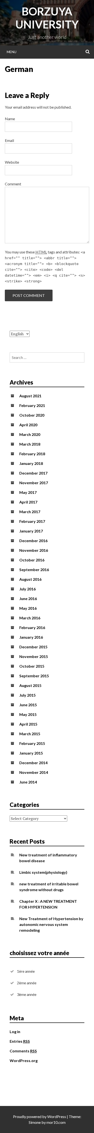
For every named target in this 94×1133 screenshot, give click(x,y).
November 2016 (33, 550)
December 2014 (33, 762)
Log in (15, 1031)
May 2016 (28, 608)
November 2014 (33, 772)
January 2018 (31, 463)
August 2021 (30, 395)
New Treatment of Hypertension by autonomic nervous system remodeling (51, 924)
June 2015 (28, 704)
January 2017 (31, 531)
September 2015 (34, 675)
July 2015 (27, 695)
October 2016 (31, 560)
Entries (20, 1041)
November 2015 (33, 656)
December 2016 (33, 540)
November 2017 (33, 482)
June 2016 (28, 598)
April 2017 (28, 502)
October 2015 (31, 666)
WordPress (56, 1116)
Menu (11, 52)
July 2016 (27, 589)
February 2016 (32, 627)
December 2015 (33, 646)
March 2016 (29, 617)
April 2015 (28, 724)
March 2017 (29, 511)
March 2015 (29, 733)
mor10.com (56, 1122)
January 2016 (31, 637)
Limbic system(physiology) (43, 872)
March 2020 (29, 434)
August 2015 (30, 685)
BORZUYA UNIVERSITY (47, 18)
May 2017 (28, 492)
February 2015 (32, 743)
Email (9, 140)
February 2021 (32, 405)
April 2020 (28, 424)
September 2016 (34, 569)
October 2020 (31, 415)
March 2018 (29, 444)
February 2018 (32, 453)
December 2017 (33, 473)
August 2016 (30, 579)
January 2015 (31, 753)
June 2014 (28, 782)
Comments (23, 1051)
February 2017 (32, 521)
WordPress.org (24, 1060)
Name (10, 118)
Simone (35, 1122)
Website (12, 162)
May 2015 (28, 714)
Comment (13, 184)
